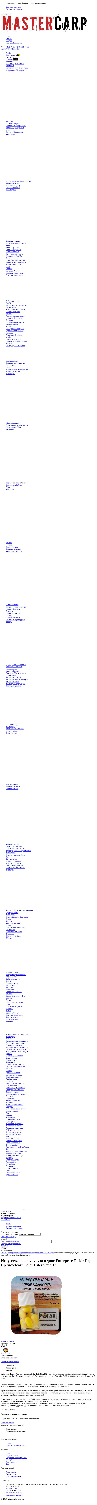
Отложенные (11, 1474)
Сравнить (13, 1358)
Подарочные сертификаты (16, 1458)
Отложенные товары (14, 1228)
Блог (7, 1464)
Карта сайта (10, 1462)
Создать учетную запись (11, 1244)
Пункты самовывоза (14, 9)
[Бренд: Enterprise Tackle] (5, 1354)
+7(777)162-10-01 (8, 47)
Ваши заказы (11, 1472)
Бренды (9, 1460)
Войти (3, 1237)
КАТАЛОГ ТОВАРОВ (10, 49)
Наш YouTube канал (14, 43)
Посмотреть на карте (14, 1495)
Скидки (9, 41)
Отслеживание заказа (9, 1234)
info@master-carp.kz (13, 1493)
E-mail (3, 1239)
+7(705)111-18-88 (22, 47)
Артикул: (4, 1344)
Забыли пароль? (13, 1241)
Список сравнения (13, 1226)
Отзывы (9, 39)
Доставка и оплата (13, 7)
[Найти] (24, 1209)
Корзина (4, 1218)
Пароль (4, 1241)
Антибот (4, 1246)
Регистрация (11, 1237)
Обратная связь (12, 1456)
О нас (8, 36)
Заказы (8, 1224)
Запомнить (7, 1251)
